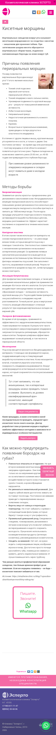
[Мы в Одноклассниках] (39, 12)
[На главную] (6, 11)
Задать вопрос (28, 438)
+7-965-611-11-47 (10, 706)
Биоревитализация (12, 192)
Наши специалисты (28, 411)
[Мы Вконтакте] (34, 12)
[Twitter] (32, 670)
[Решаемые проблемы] (5, 22)
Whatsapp (28, 611)
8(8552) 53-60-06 (9, 709)
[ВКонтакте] (28, 670)
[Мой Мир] (38, 670)
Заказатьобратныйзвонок (48, 471)
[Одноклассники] (35, 670)
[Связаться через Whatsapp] (43, 11)
